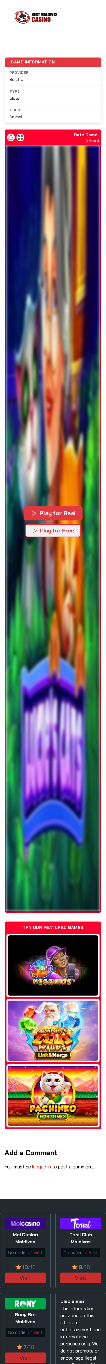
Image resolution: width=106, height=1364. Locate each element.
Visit (25, 1278)
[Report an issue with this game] (11, 137)
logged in (41, 1167)
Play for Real (57, 513)
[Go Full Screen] (20, 137)
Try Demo (53, 965)
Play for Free (57, 530)
